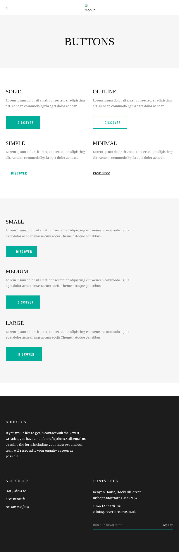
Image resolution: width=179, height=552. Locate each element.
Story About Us (16, 491)
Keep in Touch (15, 499)
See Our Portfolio (17, 507)
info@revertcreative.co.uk (116, 512)
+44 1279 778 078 (108, 506)
